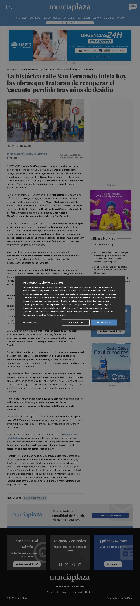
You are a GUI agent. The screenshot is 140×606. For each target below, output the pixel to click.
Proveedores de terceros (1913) (94, 297)
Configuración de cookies (34, 315)
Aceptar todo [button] (104, 322)
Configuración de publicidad (47, 311)
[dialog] (70, 303)
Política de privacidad (56, 315)
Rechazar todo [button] (75, 322)
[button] (30, 322)
